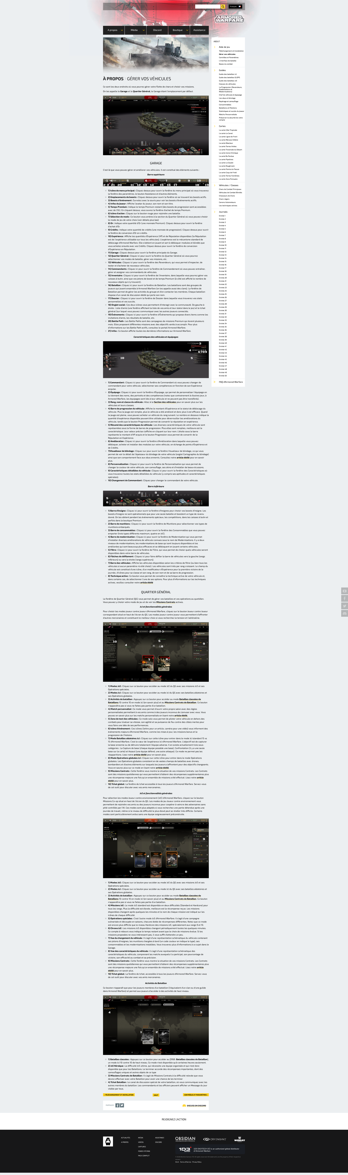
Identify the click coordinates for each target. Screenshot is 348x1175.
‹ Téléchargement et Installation (118, 1095)
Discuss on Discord (196, 1105)
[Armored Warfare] (229, 19)
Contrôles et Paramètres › (196, 1095)
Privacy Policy (196, 1162)
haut (156, 1095)
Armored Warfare (108, 1141)
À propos (113, 78)
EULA (177, 1162)
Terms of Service (185, 1162)
